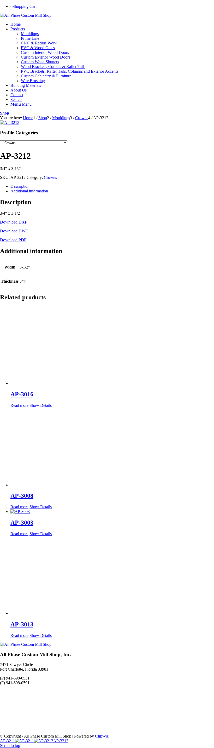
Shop (4, 113)
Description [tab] (19, 186)
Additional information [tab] (29, 191)
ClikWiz (102, 736)
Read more (19, 405)
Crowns (50, 177)
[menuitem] (112, 24)
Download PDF (13, 240)
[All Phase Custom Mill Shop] (25, 15)
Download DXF (13, 222)
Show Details (40, 405)
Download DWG (14, 231)
